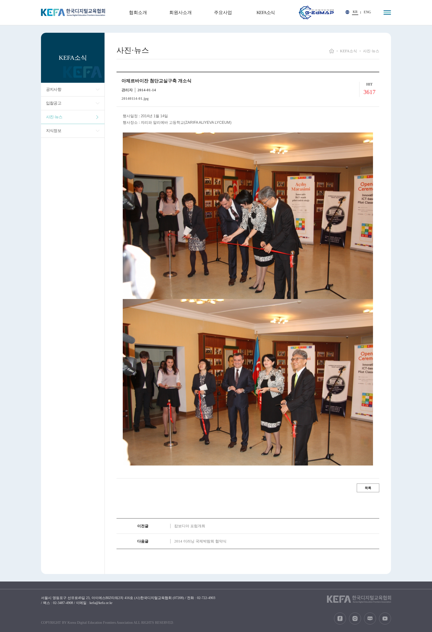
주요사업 (223, 12)
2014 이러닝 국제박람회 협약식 (200, 541)
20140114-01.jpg (135, 98)
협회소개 (138, 12)
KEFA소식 (265, 12)
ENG (367, 12)
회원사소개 (180, 12)
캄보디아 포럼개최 (189, 526)
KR (355, 12)
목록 (368, 488)
